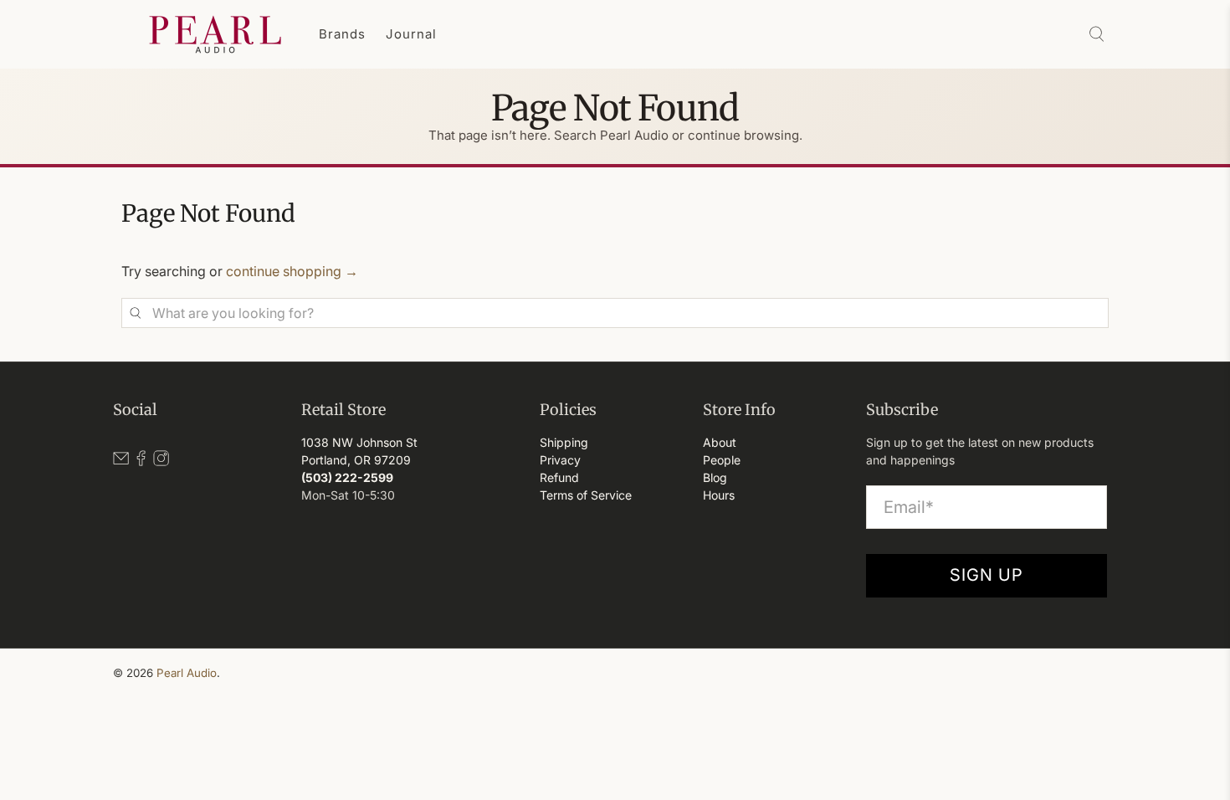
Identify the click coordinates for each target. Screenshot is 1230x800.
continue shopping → (292, 271)
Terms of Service (586, 495)
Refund (559, 477)
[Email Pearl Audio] (121, 461)
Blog (715, 477)
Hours (719, 495)
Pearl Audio (186, 672)
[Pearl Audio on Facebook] (141, 461)
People (722, 460)
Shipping (564, 442)
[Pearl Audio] (215, 34)
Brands (342, 34)
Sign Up (986, 575)
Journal (411, 34)
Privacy (560, 460)
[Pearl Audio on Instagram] (161, 461)
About (719, 442)
